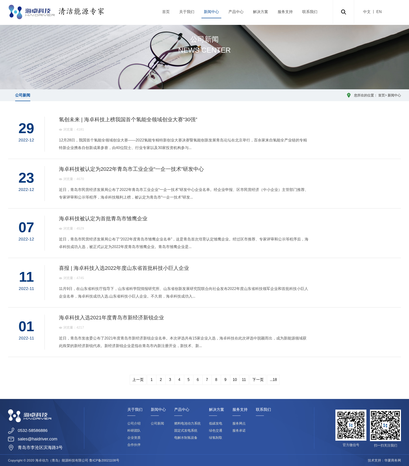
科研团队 (134, 430)
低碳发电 (215, 423)
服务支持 (285, 12)
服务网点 (239, 423)
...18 (273, 380)
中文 (367, 12)
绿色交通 (215, 430)
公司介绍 (134, 423)
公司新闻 (22, 95)
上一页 (138, 380)
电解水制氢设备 (185, 437)
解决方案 (260, 12)
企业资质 (134, 437)
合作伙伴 (134, 445)
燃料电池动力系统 (187, 423)
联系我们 (309, 12)
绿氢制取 (215, 437)
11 (244, 380)
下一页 (258, 380)
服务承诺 (239, 430)
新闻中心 (211, 12)
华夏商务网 (392, 460)
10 (235, 380)
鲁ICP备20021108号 (104, 460)
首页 (166, 12)
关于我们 (186, 12)
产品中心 (236, 12)
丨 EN (376, 12)
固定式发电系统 (185, 430)
